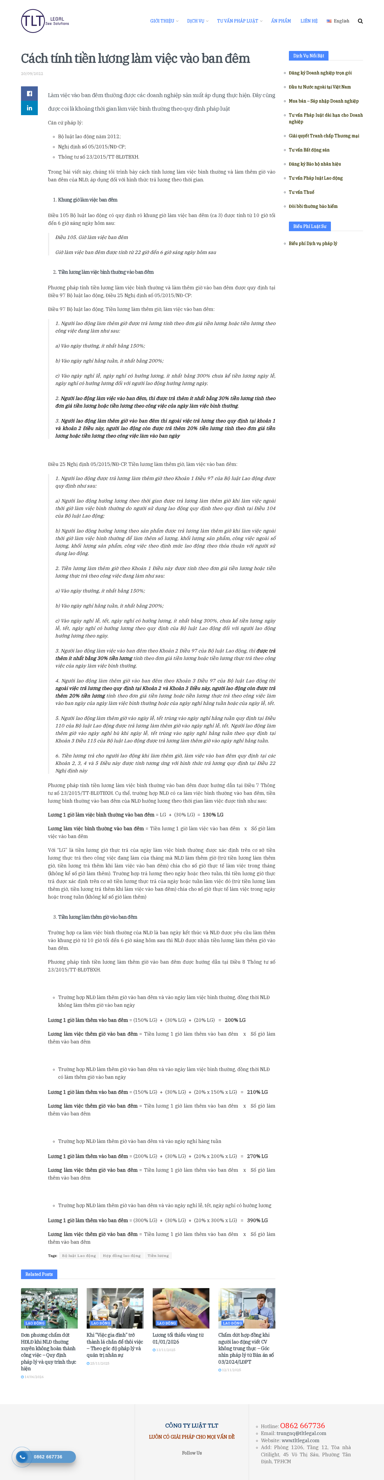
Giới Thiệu (162, 21)
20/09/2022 (32, 73)
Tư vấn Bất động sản (309, 150)
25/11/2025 (99, 1363)
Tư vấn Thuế (301, 192)
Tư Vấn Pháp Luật (237, 21)
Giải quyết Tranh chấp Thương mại (324, 136)
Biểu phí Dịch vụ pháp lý (313, 243)
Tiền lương (158, 1255)
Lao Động (35, 1323)
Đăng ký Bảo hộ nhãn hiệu (315, 164)
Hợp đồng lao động (122, 1255)
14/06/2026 (34, 1377)
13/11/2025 (165, 1350)
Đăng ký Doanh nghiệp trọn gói (320, 73)
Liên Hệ (309, 21)
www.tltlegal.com (301, 1440)
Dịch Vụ (195, 21)
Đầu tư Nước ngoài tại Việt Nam (320, 87)
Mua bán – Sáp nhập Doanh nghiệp (324, 101)
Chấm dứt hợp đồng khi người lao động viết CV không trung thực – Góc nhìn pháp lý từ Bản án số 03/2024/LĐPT (246, 1348)
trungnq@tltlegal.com (301, 1433)
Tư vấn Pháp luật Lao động (316, 178)
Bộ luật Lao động (79, 1255)
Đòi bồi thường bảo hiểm (313, 206)
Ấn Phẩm (281, 21)
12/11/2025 (231, 1370)
